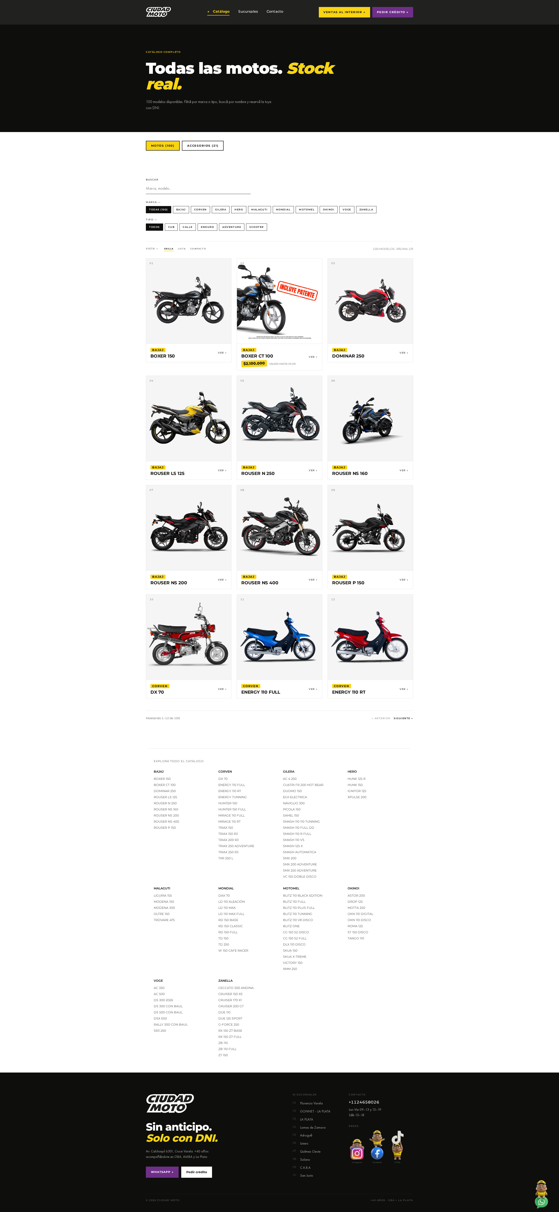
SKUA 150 (290, 950)
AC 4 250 (290, 779)
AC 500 (159, 994)
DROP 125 (355, 902)
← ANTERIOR (381, 718)
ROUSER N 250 (165, 803)
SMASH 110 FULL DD (298, 828)
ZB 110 (223, 1043)
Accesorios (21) (202, 145)
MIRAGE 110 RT (229, 821)
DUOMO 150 (292, 791)
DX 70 (223, 779)
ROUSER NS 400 (166, 821)
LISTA (182, 248)
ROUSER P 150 (165, 828)
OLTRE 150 (161, 914)
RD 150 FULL (228, 932)
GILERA (220, 209)
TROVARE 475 (164, 920)
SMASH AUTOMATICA (299, 852)
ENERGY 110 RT (229, 791)
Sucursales (247, 11)
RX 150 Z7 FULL (230, 1037)
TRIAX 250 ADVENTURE (236, 846)
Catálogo (218, 11)
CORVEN (200, 209)
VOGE (347, 209)
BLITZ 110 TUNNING (297, 914)
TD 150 (223, 938)
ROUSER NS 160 (166, 809)
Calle (188, 227)
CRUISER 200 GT (231, 1006)
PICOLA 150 (291, 809)
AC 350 (159, 988)
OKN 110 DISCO (359, 920)
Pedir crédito (196, 1172)
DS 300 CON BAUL (168, 1006)
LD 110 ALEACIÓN (231, 902)
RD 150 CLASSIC (230, 926)
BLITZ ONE (291, 926)
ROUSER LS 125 (165, 797)
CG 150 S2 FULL (295, 938)
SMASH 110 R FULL (297, 834)
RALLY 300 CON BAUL (171, 1024)
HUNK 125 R (357, 779)
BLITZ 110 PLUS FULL (299, 908)
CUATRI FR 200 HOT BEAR (303, 785)
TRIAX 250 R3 (228, 852)
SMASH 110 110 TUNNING (301, 821)
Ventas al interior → (344, 12)
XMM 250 (290, 969)
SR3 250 (160, 1031)
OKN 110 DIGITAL (360, 914)
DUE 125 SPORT (230, 1018)
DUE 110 (224, 1012)
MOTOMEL (307, 209)
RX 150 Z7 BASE (230, 1031)
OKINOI (328, 209)
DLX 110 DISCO (294, 944)
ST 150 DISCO (358, 932)
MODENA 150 (164, 902)
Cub (171, 227)
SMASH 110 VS (293, 840)
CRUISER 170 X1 (230, 1000)
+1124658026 (364, 1102)
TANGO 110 (356, 938)
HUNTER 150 (227, 803)
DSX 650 (160, 1018)
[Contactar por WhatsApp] (541, 1194)
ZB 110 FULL (227, 1049)
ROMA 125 (355, 926)
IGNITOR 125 (357, 791)
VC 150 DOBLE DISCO (299, 876)
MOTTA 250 (356, 908)
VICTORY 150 (292, 963)
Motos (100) (162, 145)
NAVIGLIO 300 (294, 803)
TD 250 (223, 944)
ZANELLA (366, 209)
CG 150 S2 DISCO (296, 932)
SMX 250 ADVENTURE (300, 870)
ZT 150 (223, 1055)
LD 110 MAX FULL (231, 914)
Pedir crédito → (393, 12)
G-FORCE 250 (228, 1024)
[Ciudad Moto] (159, 12)
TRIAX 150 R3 (228, 834)
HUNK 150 (355, 785)
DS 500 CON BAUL (168, 1012)
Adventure (231, 227)
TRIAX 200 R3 (228, 840)
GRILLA (169, 248)
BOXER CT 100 (165, 785)
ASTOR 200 (356, 895)
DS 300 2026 (163, 1000)
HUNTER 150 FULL (232, 809)
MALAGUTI (259, 209)
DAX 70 (224, 895)
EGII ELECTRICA (295, 797)
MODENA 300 (164, 908)
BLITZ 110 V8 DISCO (298, 920)
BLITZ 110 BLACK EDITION (302, 895)
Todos (154, 227)
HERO (239, 209)
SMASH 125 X (293, 846)
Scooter (256, 227)
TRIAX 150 (225, 828)
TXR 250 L (225, 858)
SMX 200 (289, 858)
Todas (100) (158, 209)
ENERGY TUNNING (232, 797)
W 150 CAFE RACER (233, 950)
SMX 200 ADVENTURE (300, 864)
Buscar (152, 180)
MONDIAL (283, 209)
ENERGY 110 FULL (231, 785)
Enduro (207, 227)
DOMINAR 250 (165, 791)
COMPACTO (198, 248)
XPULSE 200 (357, 797)
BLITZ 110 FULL (294, 902)
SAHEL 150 (291, 815)
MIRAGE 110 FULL (231, 815)
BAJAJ (181, 209)
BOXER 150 (162, 779)
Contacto (274, 11)
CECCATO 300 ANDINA (236, 988)
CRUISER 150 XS (230, 994)
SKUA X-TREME (294, 957)
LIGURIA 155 (163, 895)
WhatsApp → (162, 1172)
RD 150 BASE (228, 920)
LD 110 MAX (227, 908)
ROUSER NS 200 (166, 815)
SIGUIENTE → (403, 718)
